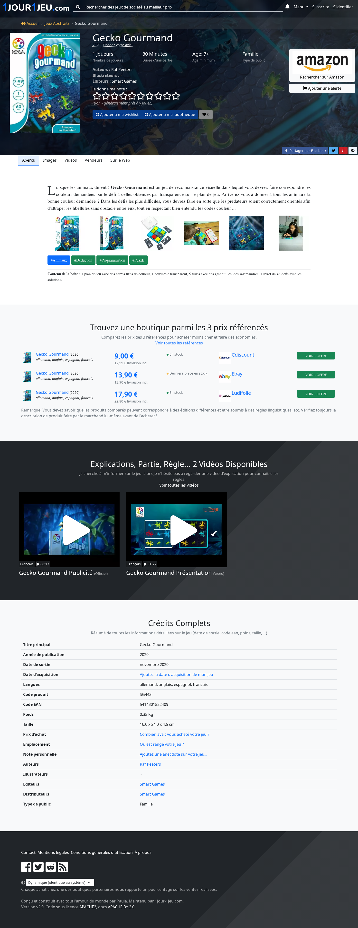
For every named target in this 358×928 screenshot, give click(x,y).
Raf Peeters (121, 69)
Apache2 (87, 907)
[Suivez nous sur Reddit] (51, 870)
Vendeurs (94, 160)
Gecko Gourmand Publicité (56, 573)
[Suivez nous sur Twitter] (38, 870)
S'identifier (343, 6)
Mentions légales (53, 852)
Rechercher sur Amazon (322, 77)
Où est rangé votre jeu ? (162, 744)
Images (50, 160)
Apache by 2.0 (121, 907)
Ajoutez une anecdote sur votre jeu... (173, 754)
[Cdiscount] (225, 359)
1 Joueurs (103, 54)
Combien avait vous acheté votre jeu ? (174, 734)
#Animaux (59, 260)
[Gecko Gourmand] (45, 83)
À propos (143, 852)
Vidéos (71, 160)
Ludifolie (241, 393)
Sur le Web (120, 160)
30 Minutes (154, 54)
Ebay (237, 373)
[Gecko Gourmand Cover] (67, 233)
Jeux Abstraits (57, 23)
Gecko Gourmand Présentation (169, 573)
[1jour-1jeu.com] (36, 7)
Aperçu (28, 160)
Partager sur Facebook (307, 150)
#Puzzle (138, 260)
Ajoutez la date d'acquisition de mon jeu (176, 674)
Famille (250, 54)
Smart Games (124, 81)
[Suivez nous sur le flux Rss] (63, 870)
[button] (287, 7)
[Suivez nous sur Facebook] (26, 870)
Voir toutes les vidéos (179, 485)
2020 (96, 45)
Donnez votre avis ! (118, 45)
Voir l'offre (316, 355)
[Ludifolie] (225, 397)
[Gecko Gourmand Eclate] (156, 233)
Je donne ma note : (110, 89)
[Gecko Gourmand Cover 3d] (111, 233)
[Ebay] (225, 378)
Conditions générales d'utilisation (102, 852)
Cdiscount (243, 354)
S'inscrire (320, 6)
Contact (28, 852)
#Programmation (112, 260)
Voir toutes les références (179, 343)
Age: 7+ (200, 54)
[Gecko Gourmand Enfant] (291, 233)
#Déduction (83, 260)
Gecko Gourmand (133, 37)
